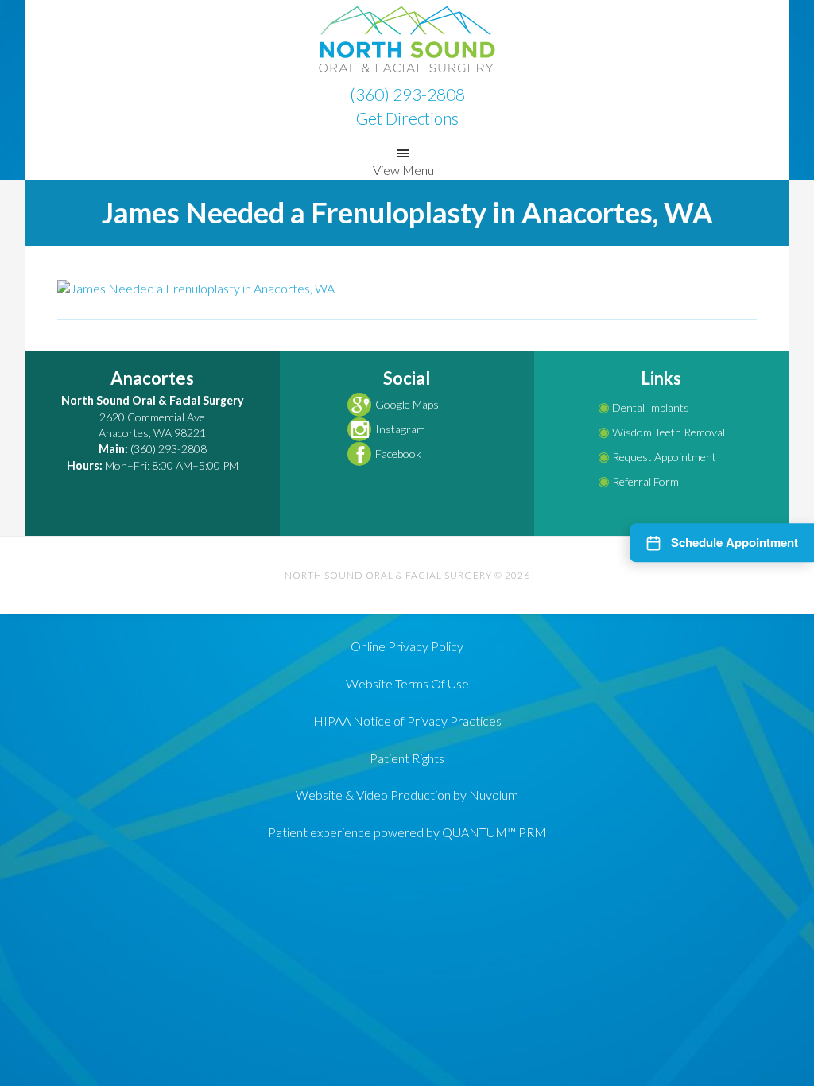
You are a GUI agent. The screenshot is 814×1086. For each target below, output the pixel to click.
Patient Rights (407, 758)
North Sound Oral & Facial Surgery (407, 40)
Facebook (398, 453)
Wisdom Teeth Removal (661, 432)
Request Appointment (657, 456)
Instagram (400, 429)
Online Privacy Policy (407, 646)
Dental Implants (643, 407)
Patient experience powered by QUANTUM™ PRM (407, 832)
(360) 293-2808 (407, 94)
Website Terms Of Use (407, 683)
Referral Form (638, 481)
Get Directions (407, 118)
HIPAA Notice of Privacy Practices (407, 720)
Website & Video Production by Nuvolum (407, 794)
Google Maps (407, 404)
